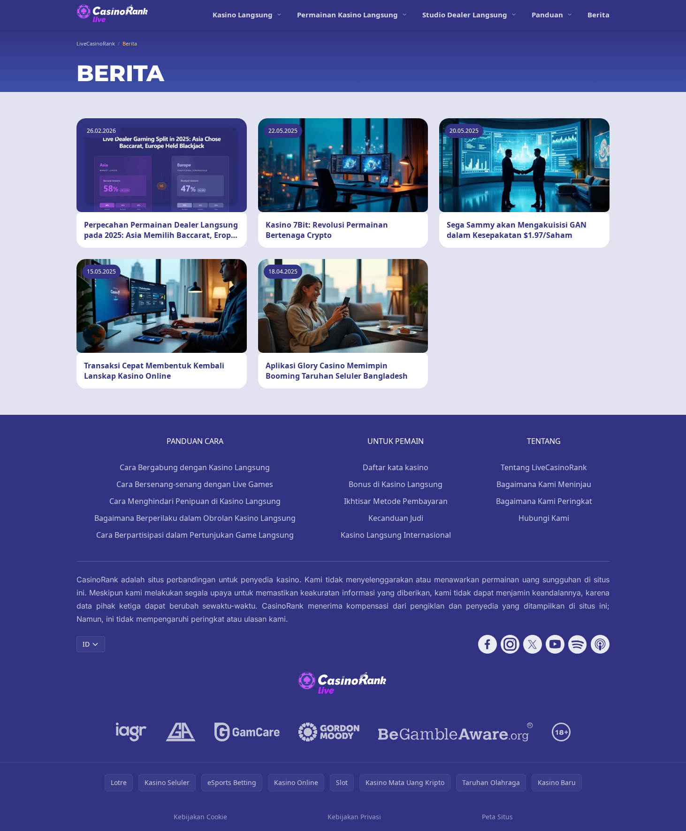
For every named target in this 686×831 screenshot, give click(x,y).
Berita (598, 14)
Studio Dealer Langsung (464, 14)
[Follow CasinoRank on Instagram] (510, 644)
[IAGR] (131, 732)
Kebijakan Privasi (354, 816)
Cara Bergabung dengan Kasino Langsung (195, 467)
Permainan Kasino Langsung (347, 14)
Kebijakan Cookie (200, 816)
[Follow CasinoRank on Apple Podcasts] (600, 644)
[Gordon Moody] (328, 732)
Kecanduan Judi (395, 518)
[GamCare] (247, 732)
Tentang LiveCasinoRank (544, 467)
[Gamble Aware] (455, 732)
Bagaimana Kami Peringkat (544, 501)
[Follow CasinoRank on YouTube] (555, 644)
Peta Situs (497, 816)
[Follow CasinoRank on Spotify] (577, 644)
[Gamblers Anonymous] (181, 732)
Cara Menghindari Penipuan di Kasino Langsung (195, 501)
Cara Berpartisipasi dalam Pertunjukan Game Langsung (195, 535)
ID (86, 644)
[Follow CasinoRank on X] (532, 644)
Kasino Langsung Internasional (396, 535)
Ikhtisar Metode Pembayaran (396, 501)
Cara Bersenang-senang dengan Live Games (194, 484)
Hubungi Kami (543, 518)
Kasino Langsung (243, 14)
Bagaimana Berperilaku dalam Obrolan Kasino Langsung (195, 518)
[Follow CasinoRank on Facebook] (487, 644)
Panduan (547, 14)
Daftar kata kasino (395, 467)
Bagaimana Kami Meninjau (543, 484)
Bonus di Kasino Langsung (395, 484)
